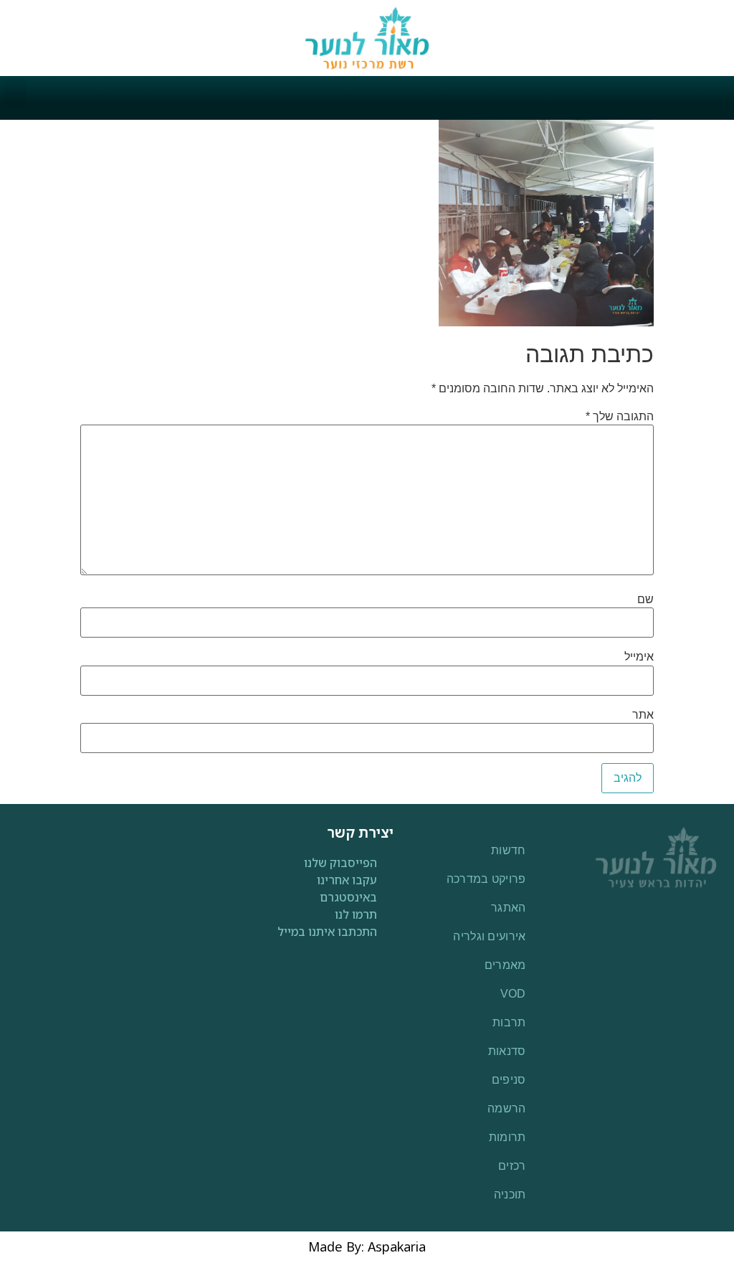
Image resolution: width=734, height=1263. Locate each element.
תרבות (509, 1022)
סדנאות (507, 1051)
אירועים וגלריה (489, 936)
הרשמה (506, 1108)
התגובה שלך (620, 416)
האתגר (508, 908)
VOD (513, 994)
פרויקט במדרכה (486, 879)
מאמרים (505, 965)
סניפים (509, 1080)
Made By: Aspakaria (367, 1246)
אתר (643, 715)
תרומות (507, 1137)
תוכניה (510, 1194)
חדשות (508, 850)
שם (645, 599)
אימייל (639, 657)
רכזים (512, 1166)
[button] (15, 93)
